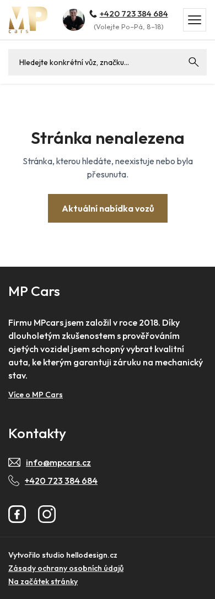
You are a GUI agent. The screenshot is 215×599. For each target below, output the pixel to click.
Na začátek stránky (43, 581)
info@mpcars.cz (58, 462)
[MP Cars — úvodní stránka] (28, 20)
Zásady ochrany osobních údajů (65, 568)
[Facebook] (17, 514)
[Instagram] (47, 514)
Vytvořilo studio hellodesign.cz (62, 555)
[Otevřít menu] (194, 19)
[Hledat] (193, 62)
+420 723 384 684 (134, 13)
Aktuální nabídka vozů (108, 208)
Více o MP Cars (35, 394)
